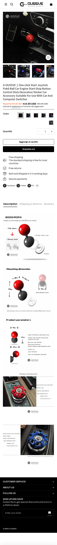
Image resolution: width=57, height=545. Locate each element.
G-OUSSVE (12, 529)
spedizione (16, 106)
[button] (6, 4)
